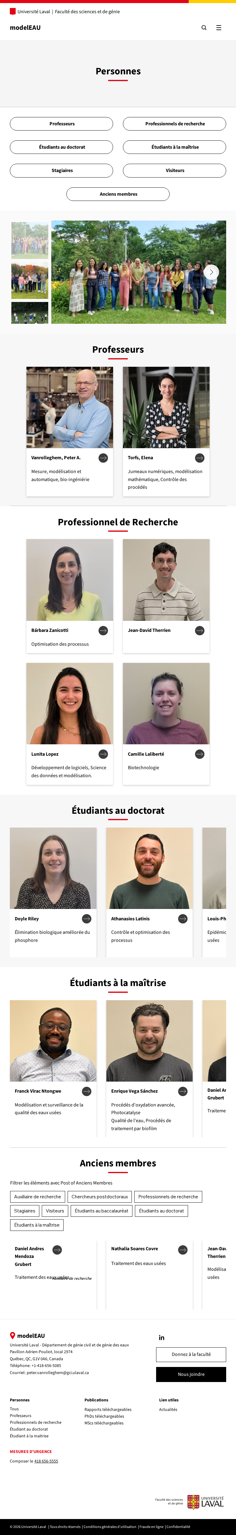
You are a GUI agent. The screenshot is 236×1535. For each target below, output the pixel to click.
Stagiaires (24, 1211)
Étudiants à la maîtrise (37, 1225)
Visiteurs (55, 1211)
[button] (191, 1354)
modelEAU (25, 28)
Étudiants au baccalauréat (101, 1211)
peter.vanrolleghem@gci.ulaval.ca (58, 1373)
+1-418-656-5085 (46, 1366)
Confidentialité (178, 1526)
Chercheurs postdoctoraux (100, 1197)
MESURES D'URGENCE (31, 1452)
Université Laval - (26, 1345)
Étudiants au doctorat (161, 1211)
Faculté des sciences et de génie (87, 11)
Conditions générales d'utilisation (110, 1526)
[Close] (103, 458)
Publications (96, 1400)
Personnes (20, 1400)
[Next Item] (211, 272)
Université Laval (34, 11)
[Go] (161, 1337)
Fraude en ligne (151, 1526)
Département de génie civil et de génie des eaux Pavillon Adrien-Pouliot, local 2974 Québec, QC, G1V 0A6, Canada (69, 1352)
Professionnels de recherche (168, 1197)
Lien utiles (169, 1400)
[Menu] (218, 27)
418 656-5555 (46, 1461)
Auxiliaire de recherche (37, 1197)
